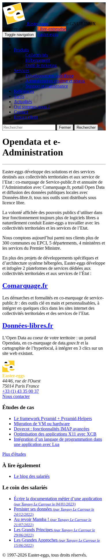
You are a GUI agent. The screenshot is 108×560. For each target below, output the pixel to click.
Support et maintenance (46, 86)
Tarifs (19, 96)
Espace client (26, 117)
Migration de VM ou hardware (42, 423)
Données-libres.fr (27, 325)
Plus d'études (14, 454)
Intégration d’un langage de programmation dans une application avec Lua (58, 442)
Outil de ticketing (41, 65)
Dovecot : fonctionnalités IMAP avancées (51, 428)
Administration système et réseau (55, 80)
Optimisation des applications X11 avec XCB (55, 434)
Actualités (23, 101)
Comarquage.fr (25, 285)
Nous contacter (16, 396)
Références (24, 91)
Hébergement (37, 60)
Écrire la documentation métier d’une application (58, 501)
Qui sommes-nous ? (32, 106)
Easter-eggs (37, 23)
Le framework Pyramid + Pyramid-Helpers (53, 418)
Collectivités (36, 55)
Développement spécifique (49, 75)
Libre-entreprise (51, 28)
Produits (21, 49)
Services (21, 70)
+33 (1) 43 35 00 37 (20, 391)
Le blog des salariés (32, 476)
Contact (21, 111)
